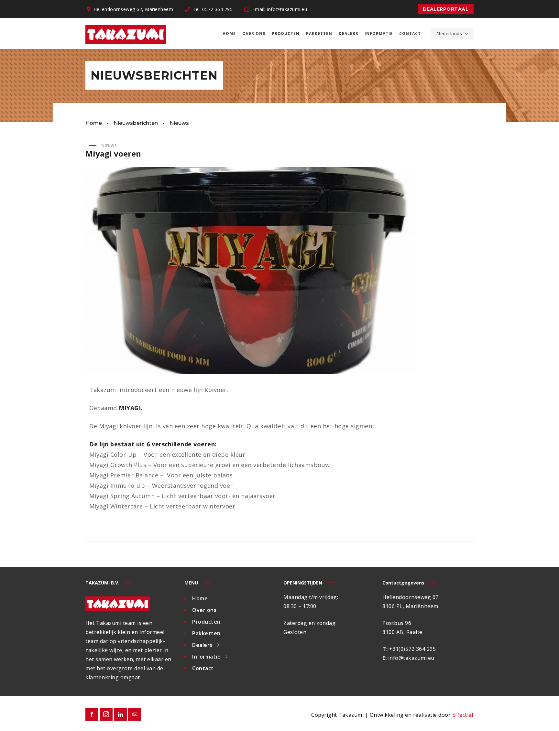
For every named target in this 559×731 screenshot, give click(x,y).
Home (200, 598)
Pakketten (206, 633)
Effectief (463, 714)
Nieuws (109, 145)
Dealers (202, 645)
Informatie (206, 656)
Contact (203, 668)
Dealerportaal (446, 9)
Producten (206, 621)
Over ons (204, 610)
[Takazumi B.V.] (125, 33)
